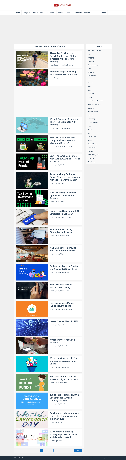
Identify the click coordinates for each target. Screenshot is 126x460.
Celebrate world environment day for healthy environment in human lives (64, 416)
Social (60, 13)
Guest (62, 325)
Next (77, 450)
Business (50, 13)
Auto (42, 13)
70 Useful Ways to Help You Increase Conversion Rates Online (63, 361)
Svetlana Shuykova (66, 346)
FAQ (90, 458)
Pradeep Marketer (67, 65)
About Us (81, 458)
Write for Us (109, 458)
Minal (62, 165)
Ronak (64, 78)
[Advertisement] (63, 29)
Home (18, 13)
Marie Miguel (66, 128)
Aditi (61, 254)
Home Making (101, 458)
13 (55, 450)
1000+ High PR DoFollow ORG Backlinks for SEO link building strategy (65, 398)
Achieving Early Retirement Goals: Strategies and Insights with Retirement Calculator (65, 177)
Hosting (87, 13)
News (76, 458)
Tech (34, 13)
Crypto (95, 13)
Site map (94, 458)
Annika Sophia (64, 272)
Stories (103, 13)
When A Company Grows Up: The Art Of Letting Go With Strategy (64, 122)
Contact (87, 458)
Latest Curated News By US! (64, 321)
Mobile (69, 13)
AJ (61, 422)
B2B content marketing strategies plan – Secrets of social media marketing (64, 434)
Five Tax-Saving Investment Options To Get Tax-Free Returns (63, 195)
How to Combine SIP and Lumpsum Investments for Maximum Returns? (63, 140)
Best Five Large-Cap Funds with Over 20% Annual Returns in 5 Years (65, 159)
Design (25, 13)
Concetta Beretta (65, 217)
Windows (78, 13)
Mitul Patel (63, 383)
